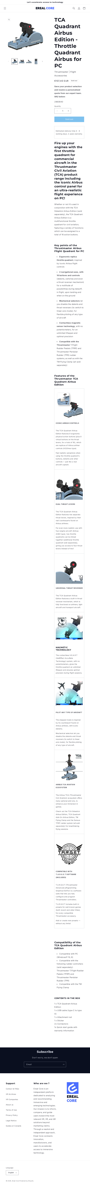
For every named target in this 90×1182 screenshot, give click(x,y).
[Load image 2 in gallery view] (22, 61)
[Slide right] (42, 61)
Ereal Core (15, 1181)
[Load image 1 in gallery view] (15, 61)
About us (9, 1105)
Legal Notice (11, 1121)
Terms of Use (11, 1110)
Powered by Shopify (27, 1181)
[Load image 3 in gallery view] (29, 61)
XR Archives (11, 1094)
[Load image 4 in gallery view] (36, 61)
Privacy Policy (12, 1115)
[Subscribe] (63, 1064)
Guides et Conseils (13, 1126)
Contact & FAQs (12, 1089)
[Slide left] (8, 61)
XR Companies (12, 1099)
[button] (5, 8)
